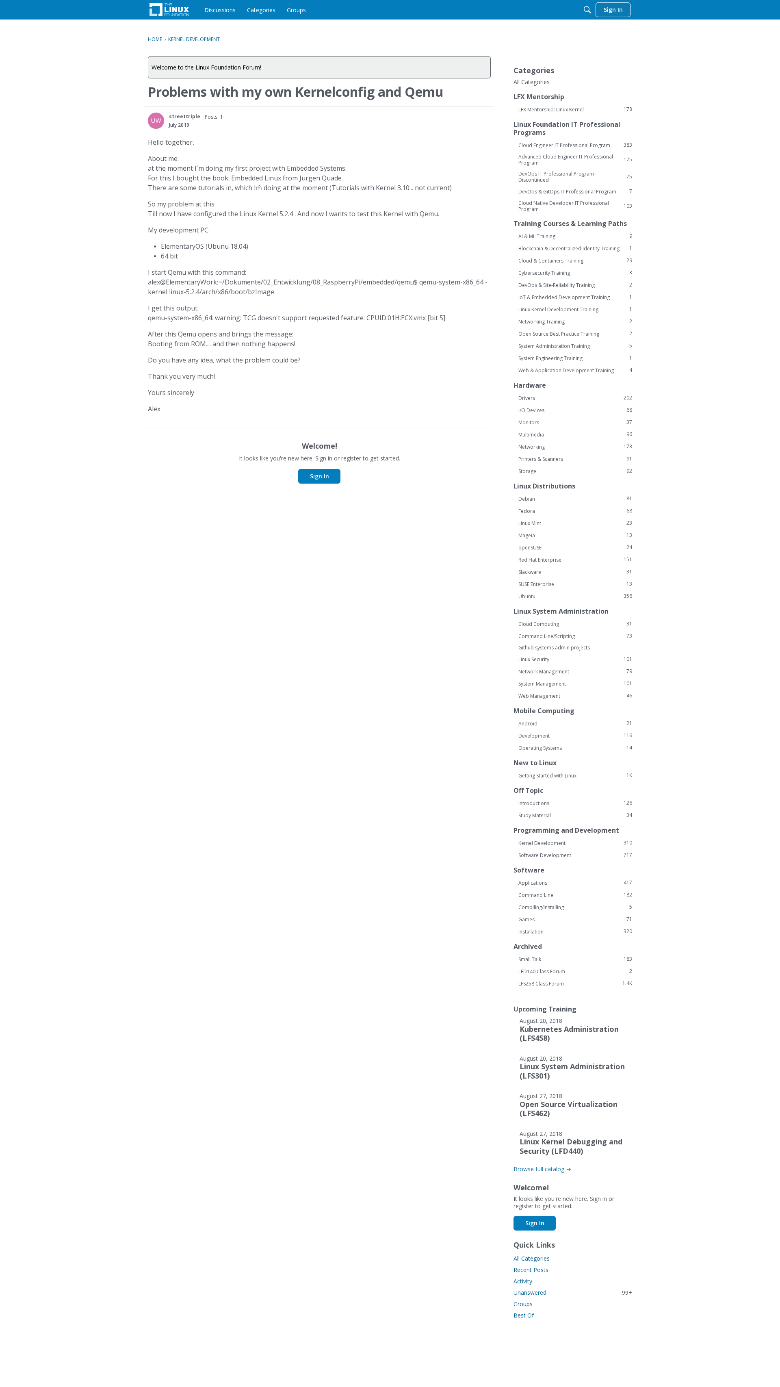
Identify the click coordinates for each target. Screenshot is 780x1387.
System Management (575, 683)
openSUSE (575, 547)
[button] (156, 121)
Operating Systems (575, 747)
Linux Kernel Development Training (575, 309)
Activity (523, 1281)
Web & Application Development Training (575, 370)
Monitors (575, 422)
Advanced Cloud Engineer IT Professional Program (575, 160)
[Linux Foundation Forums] (169, 9)
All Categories (532, 82)
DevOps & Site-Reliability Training (575, 285)
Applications (575, 882)
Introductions (575, 803)
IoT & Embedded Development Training (575, 297)
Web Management (575, 695)
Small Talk (575, 959)
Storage (575, 471)
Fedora (575, 510)
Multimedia (575, 434)
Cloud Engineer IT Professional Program (575, 145)
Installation (575, 931)
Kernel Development (575, 843)
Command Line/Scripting (575, 636)
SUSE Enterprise (575, 584)
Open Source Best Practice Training (575, 333)
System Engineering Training (575, 358)
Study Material (575, 815)
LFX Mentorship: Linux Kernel (575, 109)
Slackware (575, 571)
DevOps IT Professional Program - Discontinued (575, 177)
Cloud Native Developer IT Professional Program (575, 206)
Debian (575, 498)
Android (575, 723)
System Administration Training (575, 345)
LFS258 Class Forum (575, 983)
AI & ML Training (575, 236)
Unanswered (573, 1292)
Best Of (524, 1315)
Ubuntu (575, 596)
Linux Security (575, 659)
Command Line (575, 895)
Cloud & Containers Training (575, 260)
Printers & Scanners (575, 458)
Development (575, 735)
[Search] (587, 9)
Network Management (575, 671)
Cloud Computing (575, 623)
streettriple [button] (184, 116)
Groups (523, 1304)
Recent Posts (531, 1270)
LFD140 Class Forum (575, 971)
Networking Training (575, 321)
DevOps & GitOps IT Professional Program (575, 191)
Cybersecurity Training (575, 272)
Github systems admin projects (554, 648)
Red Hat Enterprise (575, 559)
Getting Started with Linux (575, 775)
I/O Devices (575, 410)
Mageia (575, 535)
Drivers (575, 398)
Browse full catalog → (542, 1169)
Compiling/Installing (575, 907)
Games (575, 919)
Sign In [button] (319, 476)
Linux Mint (575, 523)
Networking (575, 446)
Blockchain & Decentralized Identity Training (575, 248)
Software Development (575, 855)
